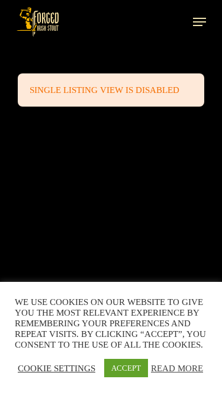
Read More (177, 368)
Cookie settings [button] (56, 368)
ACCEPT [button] (126, 368)
